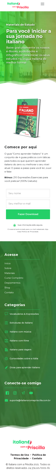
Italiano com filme (19, 340)
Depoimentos (12, 282)
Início (7, 263)
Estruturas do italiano (21, 322)
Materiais (9, 273)
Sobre (8, 268)
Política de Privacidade (30, 232)
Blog (7, 287)
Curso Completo (13, 277)
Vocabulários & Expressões (24, 314)
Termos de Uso (19, 454)
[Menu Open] (42, 4)
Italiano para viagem (20, 349)
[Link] (6, 314)
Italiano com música (20, 331)
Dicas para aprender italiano (25, 367)
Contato (9, 292)
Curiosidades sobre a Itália (24, 358)
